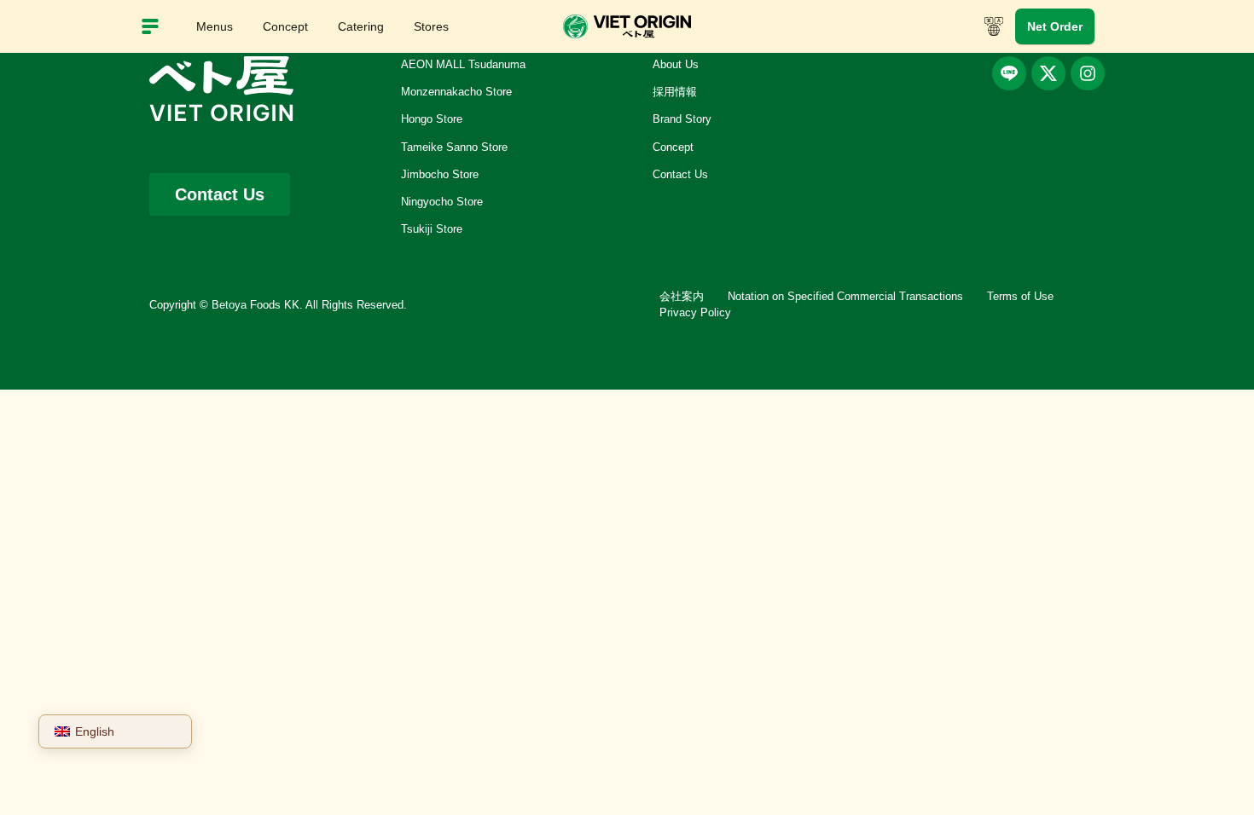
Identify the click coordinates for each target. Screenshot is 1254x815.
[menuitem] (115, 731)
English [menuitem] (94, 731)
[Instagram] (1088, 73)
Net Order (1055, 26)
